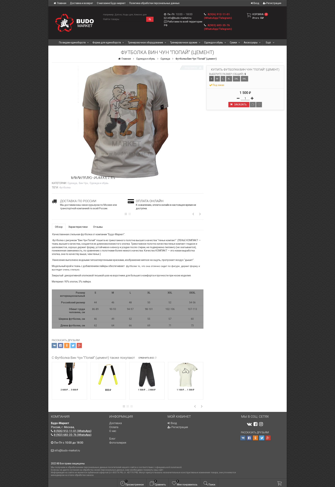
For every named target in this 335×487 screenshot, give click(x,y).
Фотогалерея (117, 442)
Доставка (115, 423)
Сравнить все (146, 357)
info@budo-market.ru (179, 18)
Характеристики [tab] (78, 226)
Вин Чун (83, 183)
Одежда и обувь (213, 42)
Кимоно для (140, 14)
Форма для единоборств (106, 42)
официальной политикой (168, 467)
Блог (112, 438)
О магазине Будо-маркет (111, 3)
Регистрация (273, 3)
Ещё (268, 42)
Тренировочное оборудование (145, 42)
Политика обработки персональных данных (154, 3)
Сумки (233, 42)
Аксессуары (251, 42)
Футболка (64, 187)
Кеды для (128, 14)
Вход (256, 3)
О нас (112, 431)
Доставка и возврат (81, 3)
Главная (61, 3)
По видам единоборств (72, 42)
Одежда (165, 58)
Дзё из (118, 14)
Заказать (240, 104)
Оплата (113, 427)
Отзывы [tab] (98, 226)
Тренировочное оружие (183, 42)
